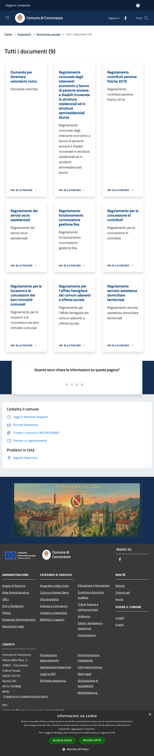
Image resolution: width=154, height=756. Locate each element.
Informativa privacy (90, 667)
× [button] (149, 714)
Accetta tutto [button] (62, 740)
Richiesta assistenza (53, 680)
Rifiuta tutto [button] (92, 740)
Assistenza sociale (48, 34)
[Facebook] (124, 17)
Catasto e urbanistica (53, 612)
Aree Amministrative (15, 592)
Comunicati (123, 592)
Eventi (120, 624)
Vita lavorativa (49, 599)
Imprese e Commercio (53, 606)
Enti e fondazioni (13, 606)
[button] (77, 749)
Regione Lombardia (18, 5)
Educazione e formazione (93, 585)
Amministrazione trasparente (89, 658)
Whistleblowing (87, 692)
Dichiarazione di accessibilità (88, 683)
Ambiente (84, 616)
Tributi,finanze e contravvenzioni (88, 607)
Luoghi (120, 618)
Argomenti (24, 34)
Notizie (120, 585)
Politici (6, 612)
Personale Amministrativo (18, 619)
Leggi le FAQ (48, 674)
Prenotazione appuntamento (49, 658)
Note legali (84, 674)
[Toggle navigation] (7, 17)
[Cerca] (146, 18)
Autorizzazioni (87, 635)
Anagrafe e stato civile (54, 585)
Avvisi (119, 599)
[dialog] (77, 733)
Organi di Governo (13, 585)
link (113, 732)
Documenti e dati (13, 626)
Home (8, 34)
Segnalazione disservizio (55, 667)
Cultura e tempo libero (54, 592)
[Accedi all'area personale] (138, 5)
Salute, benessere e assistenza (90, 626)
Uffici (5, 599)
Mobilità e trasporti (52, 619)
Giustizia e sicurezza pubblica (91, 595)
